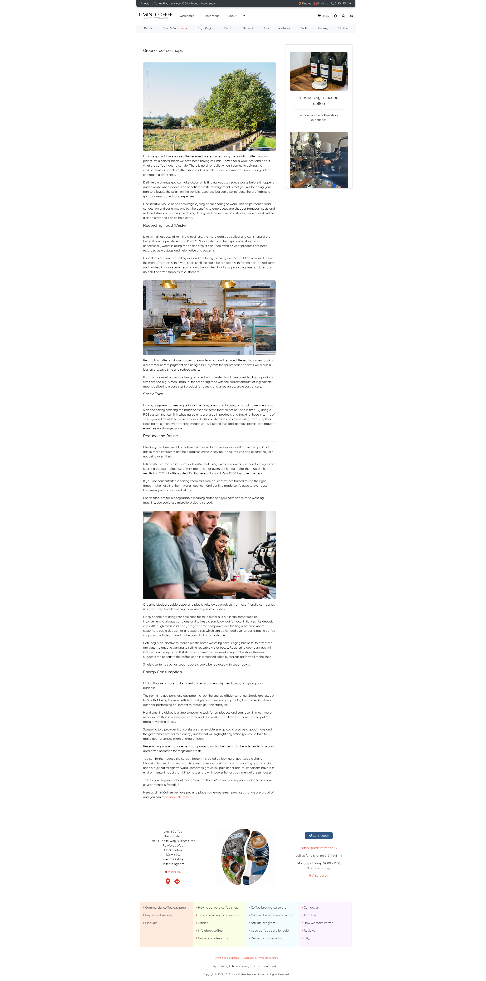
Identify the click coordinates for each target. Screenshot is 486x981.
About (232, 16)
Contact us (311, 907)
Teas (266, 28)
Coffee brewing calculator (269, 907)
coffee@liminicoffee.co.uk (319, 848)
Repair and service (158, 915)
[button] (243, 16)
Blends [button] (148, 28)
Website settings (268, 957)
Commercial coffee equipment (166, 907)
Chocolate (248, 28)
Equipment (211, 16)
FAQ (306, 938)
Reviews (309, 930)
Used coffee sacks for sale (269, 930)
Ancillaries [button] (284, 28)
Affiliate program (262, 923)
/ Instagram (320, 875)
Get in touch (320, 835)
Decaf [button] (227, 28)
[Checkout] (351, 16)
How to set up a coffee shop (217, 907)
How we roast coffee (318, 923)
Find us (306, 3)
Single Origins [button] (205, 28)
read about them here (177, 797)
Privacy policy (249, 957)
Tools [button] (304, 28)
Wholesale (186, 16)
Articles (202, 923)
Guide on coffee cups (212, 938)
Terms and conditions (226, 957)
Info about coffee (210, 930)
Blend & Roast (175, 28)
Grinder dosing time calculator (272, 915)
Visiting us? (174, 871)
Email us (322, 3)
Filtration (342, 28)
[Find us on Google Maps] (177, 883)
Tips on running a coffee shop (218, 915)
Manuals (150, 923)
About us (309, 915)
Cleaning (323, 28)
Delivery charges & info (267, 938)
